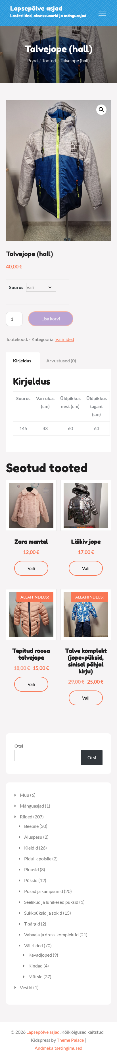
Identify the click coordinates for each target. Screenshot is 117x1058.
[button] (101, 110)
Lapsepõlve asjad (36, 8)
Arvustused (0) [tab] (61, 360)
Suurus (16, 287)
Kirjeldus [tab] (22, 360)
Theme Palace (70, 1040)
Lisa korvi (50, 318)
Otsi (18, 745)
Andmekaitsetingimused (58, 1048)
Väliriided (64, 339)
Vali (31, 568)
